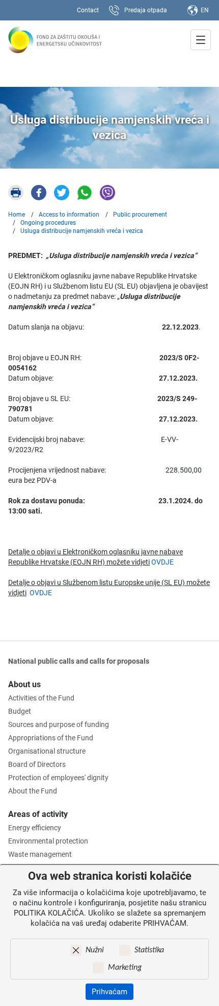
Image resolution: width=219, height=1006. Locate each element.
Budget (19, 711)
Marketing (125, 968)
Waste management (40, 854)
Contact (88, 10)
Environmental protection (48, 841)
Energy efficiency (34, 828)
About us (24, 684)
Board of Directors (37, 764)
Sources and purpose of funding (58, 724)
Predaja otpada (145, 10)
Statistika (149, 950)
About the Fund (32, 791)
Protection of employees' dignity (58, 778)
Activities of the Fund (41, 698)
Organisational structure (47, 751)
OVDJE (162, 562)
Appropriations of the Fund (50, 738)
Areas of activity (38, 814)
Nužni (95, 950)
